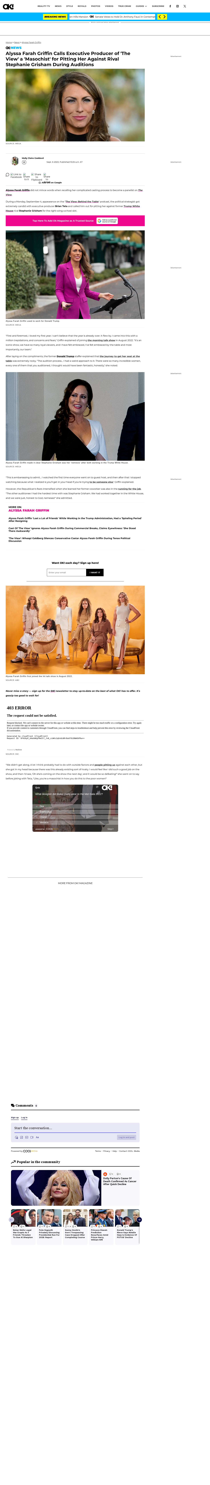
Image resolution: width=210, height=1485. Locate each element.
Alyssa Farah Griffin (31, 42)
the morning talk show (101, 340)
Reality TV (44, 6)
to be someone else (101, 482)
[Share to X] (26, 174)
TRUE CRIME (124, 6)
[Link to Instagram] (177, 6)
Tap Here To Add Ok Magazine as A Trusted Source (63, 220)
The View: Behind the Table (82, 201)
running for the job (129, 489)
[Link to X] (184, 6)
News (17, 42)
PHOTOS (95, 6)
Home (9, 42)
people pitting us (105, 764)
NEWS (58, 6)
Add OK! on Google (52, 182)
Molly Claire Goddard (33, 158)
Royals (82, 6)
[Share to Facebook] (16, 174)
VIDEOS (109, 6)
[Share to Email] (47, 174)
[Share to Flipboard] (36, 174)
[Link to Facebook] (170, 6)
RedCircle (19, 749)
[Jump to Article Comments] (7, 174)
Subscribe (158, 6)
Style (69, 6)
